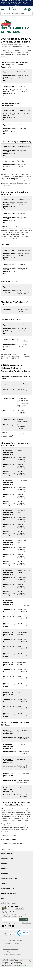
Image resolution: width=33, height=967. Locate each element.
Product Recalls (18, 943)
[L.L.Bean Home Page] (15, 9)
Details (16, 5)
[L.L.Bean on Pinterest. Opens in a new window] (6, 926)
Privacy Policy (26, 923)
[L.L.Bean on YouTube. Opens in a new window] (13, 926)
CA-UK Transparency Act (10, 946)
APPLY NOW (19, 909)
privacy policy (23, 965)
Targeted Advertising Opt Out (12, 954)
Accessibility (6, 951)
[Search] (3, 14)
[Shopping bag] (29, 9)
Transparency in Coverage (10, 949)
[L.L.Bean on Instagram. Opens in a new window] (9, 926)
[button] (23, 933)
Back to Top (6, 849)
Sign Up (24, 920)
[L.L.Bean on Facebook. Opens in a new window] (3, 926)
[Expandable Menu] (2, 9)
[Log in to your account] (25, 9)
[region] (16, 3)
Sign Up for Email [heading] (8, 912)
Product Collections (9, 940)
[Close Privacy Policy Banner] (30, 961)
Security (19, 940)
